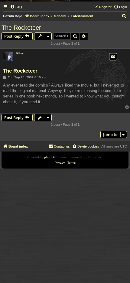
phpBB (49, 157)
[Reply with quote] (113, 56)
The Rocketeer (21, 27)
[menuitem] (16, 7)
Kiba (19, 53)
